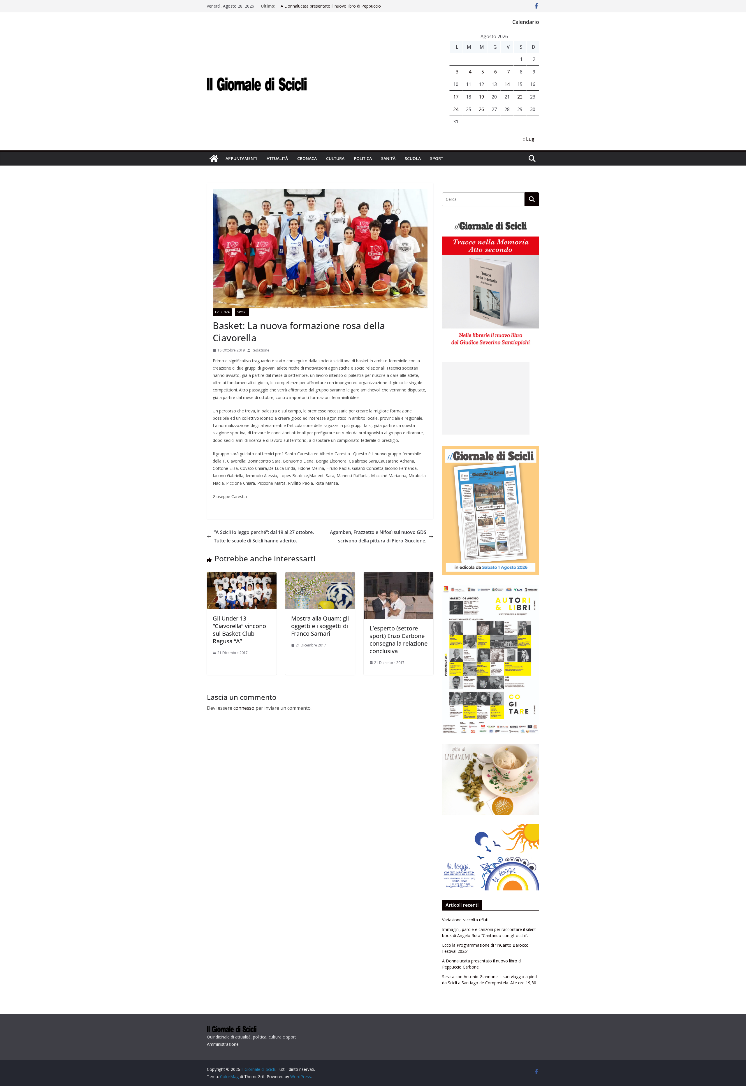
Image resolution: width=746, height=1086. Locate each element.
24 (455, 109)
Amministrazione (223, 1044)
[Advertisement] (485, 398)
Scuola (413, 158)
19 (481, 97)
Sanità (388, 158)
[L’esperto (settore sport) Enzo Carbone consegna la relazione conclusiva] (398, 576)
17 (455, 97)
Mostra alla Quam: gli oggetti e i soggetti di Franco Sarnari (320, 625)
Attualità (277, 158)
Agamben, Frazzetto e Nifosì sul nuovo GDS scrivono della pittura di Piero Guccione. (378, 536)
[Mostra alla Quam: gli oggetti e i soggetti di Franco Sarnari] (320, 576)
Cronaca (307, 158)
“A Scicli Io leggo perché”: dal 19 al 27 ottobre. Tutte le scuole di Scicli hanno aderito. (264, 536)
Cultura (335, 158)
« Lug (528, 139)
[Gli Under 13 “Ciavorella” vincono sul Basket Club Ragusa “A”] (242, 576)
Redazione (260, 350)
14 (507, 84)
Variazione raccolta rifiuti (465, 919)
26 (481, 109)
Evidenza (222, 312)
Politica (363, 158)
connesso (243, 708)
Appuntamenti (241, 158)
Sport (436, 158)
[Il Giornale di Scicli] (214, 159)
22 (519, 97)
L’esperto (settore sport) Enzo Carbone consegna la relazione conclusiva (398, 639)
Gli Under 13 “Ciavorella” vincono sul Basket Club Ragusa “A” (239, 629)
